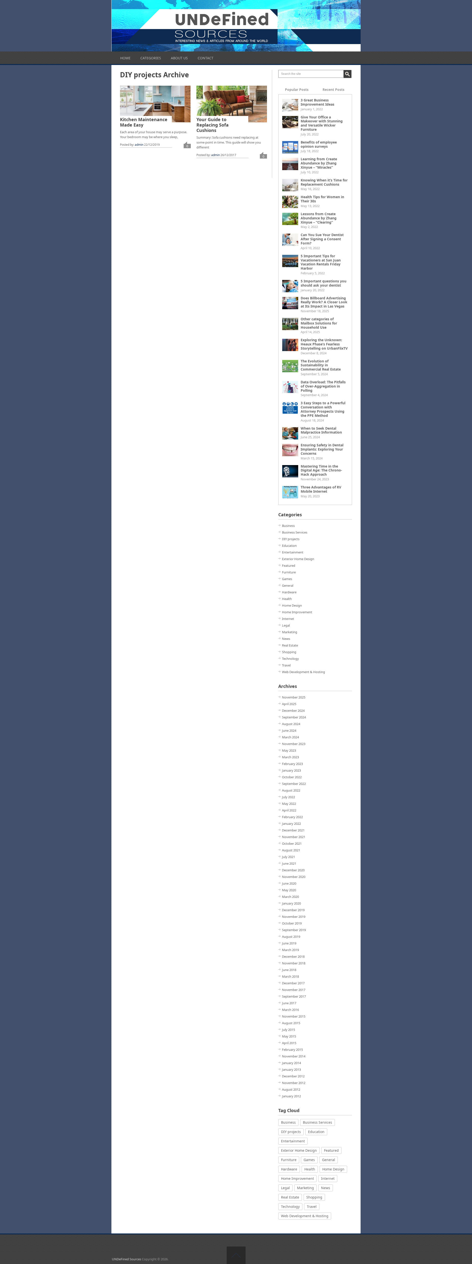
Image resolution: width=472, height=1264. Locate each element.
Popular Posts (297, 89)
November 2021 (293, 837)
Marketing (289, 632)
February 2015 (292, 1049)
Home (125, 58)
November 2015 (293, 1016)
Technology (290, 658)
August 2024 (291, 724)
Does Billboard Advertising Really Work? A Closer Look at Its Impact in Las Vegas (324, 302)
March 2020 (290, 896)
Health (287, 599)
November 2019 (293, 916)
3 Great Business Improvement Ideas (317, 102)
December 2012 (293, 1076)
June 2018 (289, 970)
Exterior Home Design (298, 559)
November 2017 (293, 990)
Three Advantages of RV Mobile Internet (321, 489)
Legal (286, 625)
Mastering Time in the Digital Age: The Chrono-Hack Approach (321, 470)
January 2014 (291, 1063)
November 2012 (293, 1083)
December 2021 (293, 830)
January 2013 (291, 1069)
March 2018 (290, 976)
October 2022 (292, 777)
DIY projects (290, 539)
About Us (179, 58)
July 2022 (288, 797)
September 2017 (294, 996)
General (287, 585)
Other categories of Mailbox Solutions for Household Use (319, 323)
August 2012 (291, 1089)
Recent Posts (333, 89)
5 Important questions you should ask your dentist (323, 283)
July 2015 (288, 1029)
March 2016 (290, 1009)
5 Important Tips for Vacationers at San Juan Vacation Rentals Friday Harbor (321, 262)
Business (288, 525)
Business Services (294, 532)
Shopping (289, 652)
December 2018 (293, 956)
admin (139, 145)
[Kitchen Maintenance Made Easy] (155, 104)
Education (289, 545)
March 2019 (290, 950)
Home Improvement (297, 612)
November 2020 (293, 877)
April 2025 (289, 704)
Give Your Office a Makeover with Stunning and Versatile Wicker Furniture (322, 123)
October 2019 (292, 923)
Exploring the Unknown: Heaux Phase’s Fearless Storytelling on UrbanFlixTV (324, 344)
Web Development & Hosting (303, 672)
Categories (150, 58)
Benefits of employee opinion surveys (319, 144)
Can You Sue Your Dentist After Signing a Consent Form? (322, 238)
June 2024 (289, 730)
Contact (205, 58)
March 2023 (290, 757)
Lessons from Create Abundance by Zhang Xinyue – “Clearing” (319, 218)
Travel (286, 665)
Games (287, 579)
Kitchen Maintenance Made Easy (143, 122)
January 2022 (291, 823)
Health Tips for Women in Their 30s (322, 198)
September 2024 (294, 717)
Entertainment (292, 552)
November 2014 (293, 1056)
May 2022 (289, 803)
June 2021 (289, 863)
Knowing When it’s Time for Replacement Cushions (324, 182)
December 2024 (293, 710)
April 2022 (289, 810)
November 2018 (293, 963)
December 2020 (293, 870)
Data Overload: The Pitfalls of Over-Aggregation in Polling (323, 386)
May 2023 (289, 750)
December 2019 (293, 910)
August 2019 (291, 936)
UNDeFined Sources (126, 1259)
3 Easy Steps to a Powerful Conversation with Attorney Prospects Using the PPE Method (323, 409)
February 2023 (292, 764)
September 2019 (294, 930)
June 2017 (289, 1003)
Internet (288, 618)
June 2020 (289, 883)
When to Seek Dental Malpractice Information (321, 430)
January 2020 (291, 903)
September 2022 (294, 783)
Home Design (292, 605)
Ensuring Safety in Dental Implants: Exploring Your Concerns (322, 449)
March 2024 (290, 737)
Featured (288, 565)
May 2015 (289, 1036)
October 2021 (292, 843)
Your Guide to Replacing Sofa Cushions (212, 124)
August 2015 (291, 1023)
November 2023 (293, 744)
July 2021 (288, 857)
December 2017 (293, 983)
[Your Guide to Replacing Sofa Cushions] (231, 104)
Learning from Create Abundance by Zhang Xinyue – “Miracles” (319, 163)
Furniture (289, 572)
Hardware (289, 592)
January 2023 (291, 770)
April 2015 (289, 1043)
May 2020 (289, 890)
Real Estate (290, 645)
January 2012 (291, 1096)
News (286, 638)
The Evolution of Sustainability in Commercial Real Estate (321, 365)
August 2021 (291, 850)
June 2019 (289, 943)
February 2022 (292, 817)
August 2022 (291, 790)
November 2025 (293, 697)
